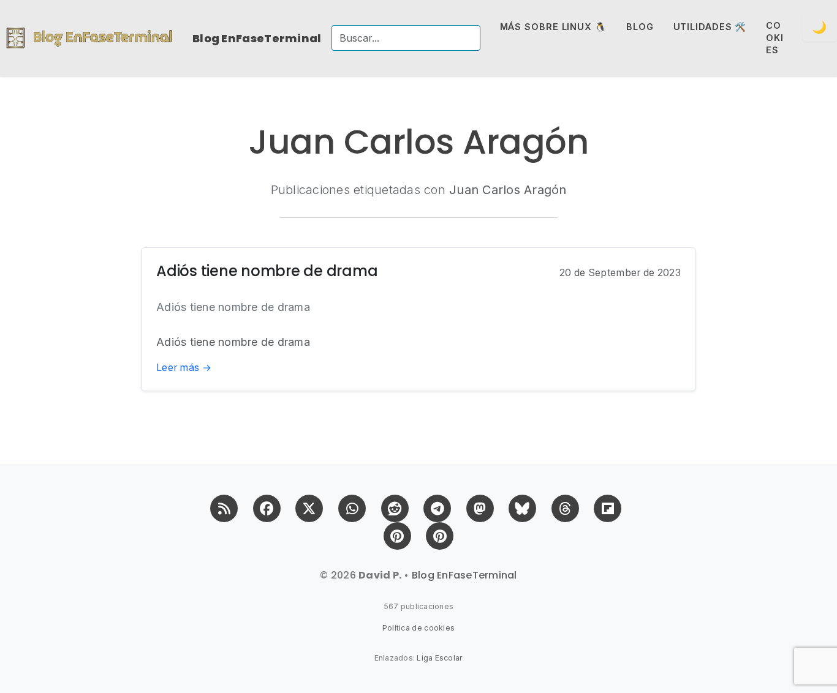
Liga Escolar (440, 657)
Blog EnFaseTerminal (257, 38)
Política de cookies (418, 627)
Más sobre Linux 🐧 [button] (553, 26)
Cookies (775, 37)
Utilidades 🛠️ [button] (710, 26)
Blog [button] (640, 26)
